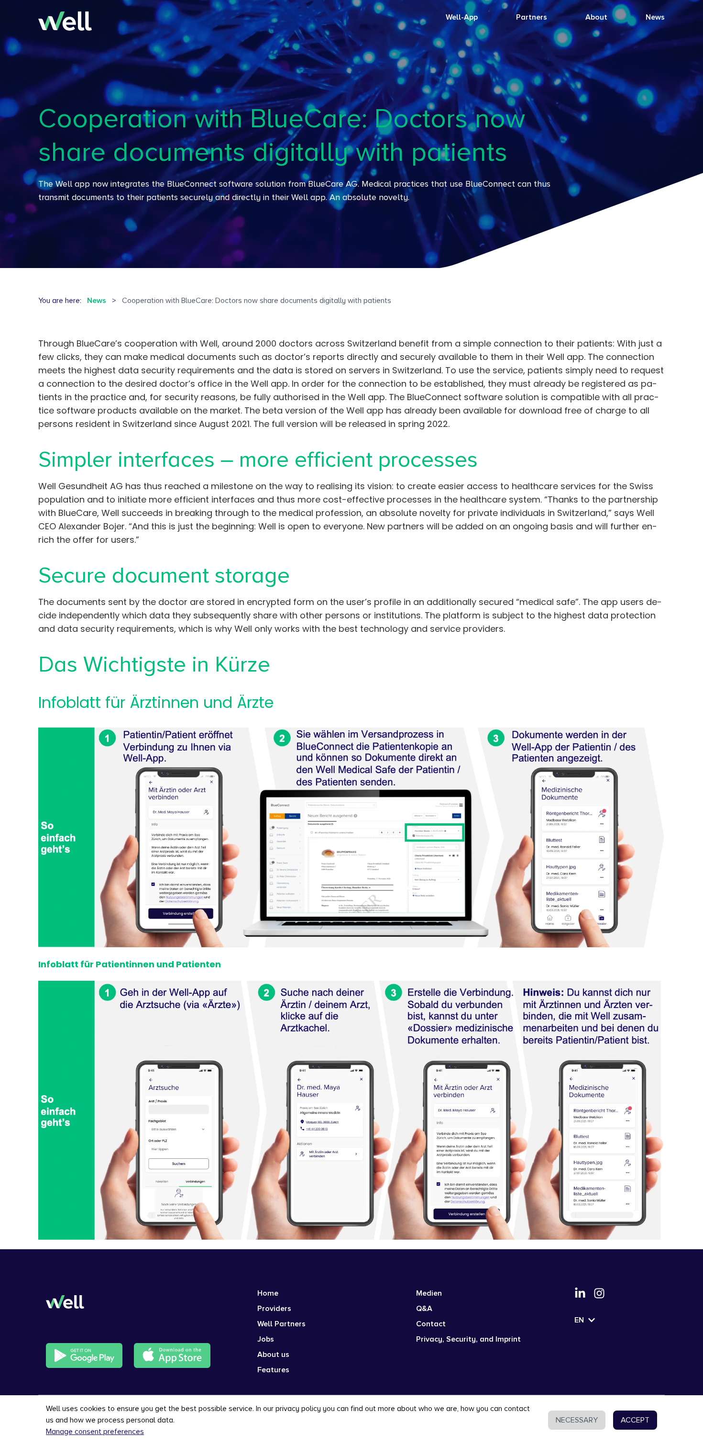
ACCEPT (635, 1420)
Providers (274, 1308)
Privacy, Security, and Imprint (468, 1339)
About (596, 17)
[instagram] (599, 1293)
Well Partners (281, 1324)
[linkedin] (580, 1293)
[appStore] (172, 1355)
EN (579, 1320)
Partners (531, 17)
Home (267, 1293)
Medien (429, 1293)
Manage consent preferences (95, 1431)
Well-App (462, 17)
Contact (431, 1324)
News (655, 17)
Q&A (424, 1308)
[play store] (84, 1355)
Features (273, 1370)
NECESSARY (577, 1420)
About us (273, 1354)
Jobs (265, 1339)
